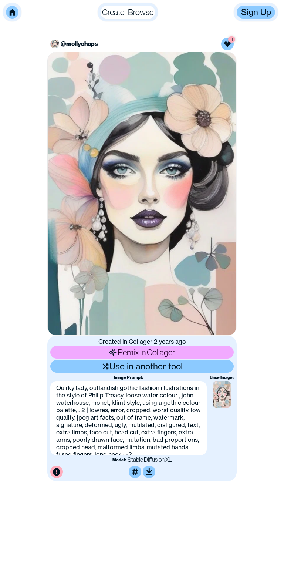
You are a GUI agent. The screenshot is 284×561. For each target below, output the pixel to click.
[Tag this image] (135, 472)
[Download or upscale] (149, 472)
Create (113, 12)
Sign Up (256, 12)
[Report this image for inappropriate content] (56, 472)
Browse (140, 12)
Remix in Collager (146, 352)
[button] (12, 12)
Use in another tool (146, 366)
